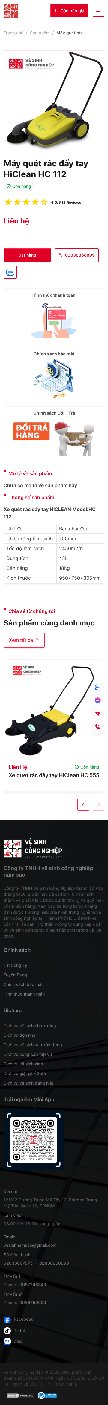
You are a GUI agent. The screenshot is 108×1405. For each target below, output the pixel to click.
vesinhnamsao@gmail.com (30, 1245)
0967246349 (33, 1284)
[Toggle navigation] (98, 10)
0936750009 (33, 1302)
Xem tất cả (21, 640)
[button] (83, 804)
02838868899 (80, 254)
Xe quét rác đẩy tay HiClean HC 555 (54, 775)
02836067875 (18, 1263)
